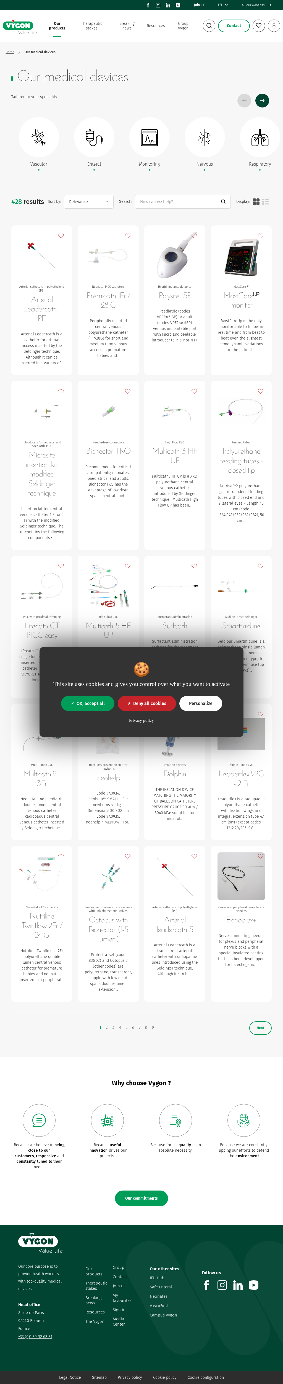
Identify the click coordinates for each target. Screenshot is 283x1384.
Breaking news (127, 26)
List (265, 201)
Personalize (201, 703)
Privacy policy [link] (141, 720)
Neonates (158, 1296)
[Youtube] (178, 5)
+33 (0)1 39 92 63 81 (35, 1336)
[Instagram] (158, 5)
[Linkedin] (168, 5)
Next (262, 100)
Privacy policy (130, 1377)
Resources (156, 25)
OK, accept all (91, 703)
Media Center (119, 1321)
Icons (256, 201)
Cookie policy (165, 1377)
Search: (125, 201)
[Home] (19, 26)
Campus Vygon (163, 1315)
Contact (120, 1276)
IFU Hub (157, 1277)
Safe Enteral (161, 1287)
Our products (57, 26)
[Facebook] (148, 5)
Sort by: (54, 201)
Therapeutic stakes (91, 26)
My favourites (122, 1298)
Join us (199, 5)
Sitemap (99, 1377)
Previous (244, 100)
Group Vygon (183, 26)
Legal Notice (70, 1377)
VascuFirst (159, 1305)
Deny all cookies (149, 703)
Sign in (119, 1309)
